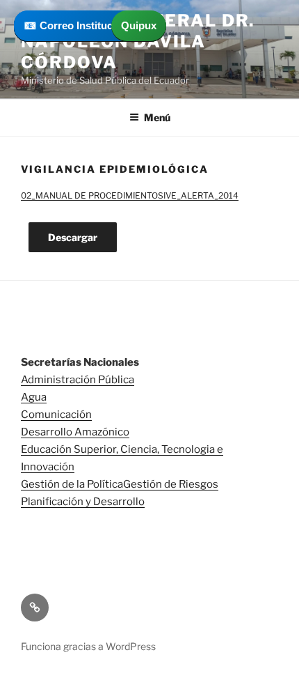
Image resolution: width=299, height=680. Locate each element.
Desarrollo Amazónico (75, 432)
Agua (34, 397)
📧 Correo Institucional (80, 25)
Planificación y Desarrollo (83, 501)
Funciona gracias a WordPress (88, 646)
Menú (157, 117)
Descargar (72, 237)
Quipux (138, 25)
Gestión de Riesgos (170, 484)
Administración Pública (77, 379)
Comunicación (56, 414)
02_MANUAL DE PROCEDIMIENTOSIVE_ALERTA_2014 (130, 195)
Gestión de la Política (72, 484)
